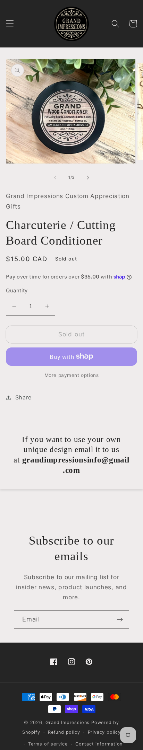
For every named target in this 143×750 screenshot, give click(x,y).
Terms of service (48, 744)
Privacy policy (104, 732)
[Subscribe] (120, 619)
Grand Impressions (68, 722)
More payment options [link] (71, 375)
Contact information (99, 744)
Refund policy (64, 732)
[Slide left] (55, 177)
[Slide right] (87, 177)
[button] (10, 24)
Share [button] (23, 397)
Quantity (17, 291)
